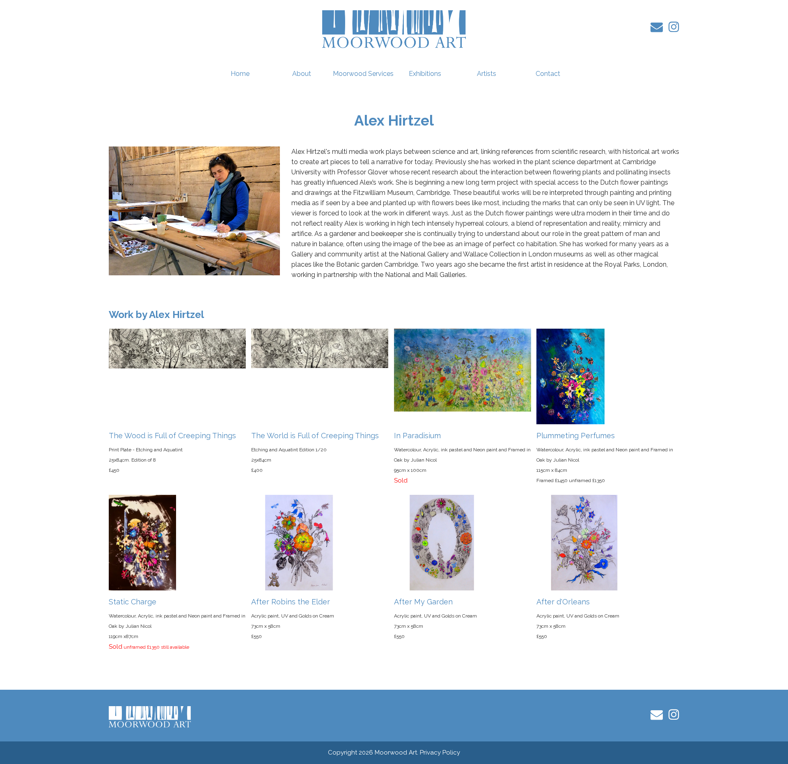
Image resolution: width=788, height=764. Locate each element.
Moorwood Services (363, 74)
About (301, 74)
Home (240, 74)
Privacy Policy (440, 752)
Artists (486, 74)
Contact (548, 74)
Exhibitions (425, 74)
